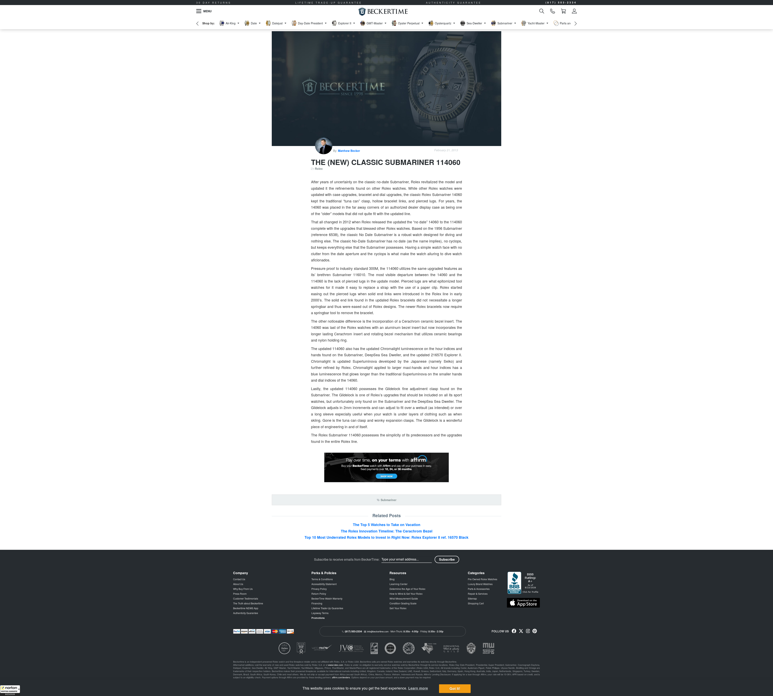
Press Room (240, 593)
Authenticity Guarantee (245, 613)
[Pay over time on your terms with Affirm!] (386, 467)
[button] (10, 690)
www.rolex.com (335, 664)
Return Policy (318, 593)
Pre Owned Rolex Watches (482, 579)
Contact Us (239, 579)
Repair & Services (478, 593)
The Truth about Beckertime (248, 603)
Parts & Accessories (479, 588)
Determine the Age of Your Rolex (407, 588)
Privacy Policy (319, 588)
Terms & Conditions (322, 579)
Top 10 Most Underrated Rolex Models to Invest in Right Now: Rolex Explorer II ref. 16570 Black (386, 537)
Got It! (455, 688)
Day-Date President (310, 23)
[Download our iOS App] (523, 603)
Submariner (504, 23)
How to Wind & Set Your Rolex (406, 593)
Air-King (231, 23)
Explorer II (344, 23)
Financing (316, 603)
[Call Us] (552, 11)
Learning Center (398, 584)
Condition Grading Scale (403, 603)
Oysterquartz (443, 23)
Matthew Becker (349, 151)
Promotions (318, 618)
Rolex (319, 169)
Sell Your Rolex (398, 608)
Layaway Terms (320, 613)
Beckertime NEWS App (245, 608)
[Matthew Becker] (324, 151)
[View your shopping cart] (563, 11)
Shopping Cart (476, 603)
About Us (238, 584)
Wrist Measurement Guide (404, 598)
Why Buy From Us (243, 588)
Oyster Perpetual (409, 23)
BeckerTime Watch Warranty (326, 598)
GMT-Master (375, 23)
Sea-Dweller (474, 23)
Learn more (418, 688)
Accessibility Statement (324, 584)
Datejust (277, 23)
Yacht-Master (536, 23)
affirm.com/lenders (341, 677)
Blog (392, 579)
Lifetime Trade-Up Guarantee (327, 608)
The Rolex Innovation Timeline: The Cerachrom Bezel (386, 531)
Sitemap (472, 598)
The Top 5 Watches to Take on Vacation (386, 524)
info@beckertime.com (378, 631)
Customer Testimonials (245, 598)
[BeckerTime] (382, 11)
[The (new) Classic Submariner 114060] (386, 88)
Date (254, 23)
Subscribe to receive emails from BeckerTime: (346, 559)
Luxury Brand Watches (480, 584)
